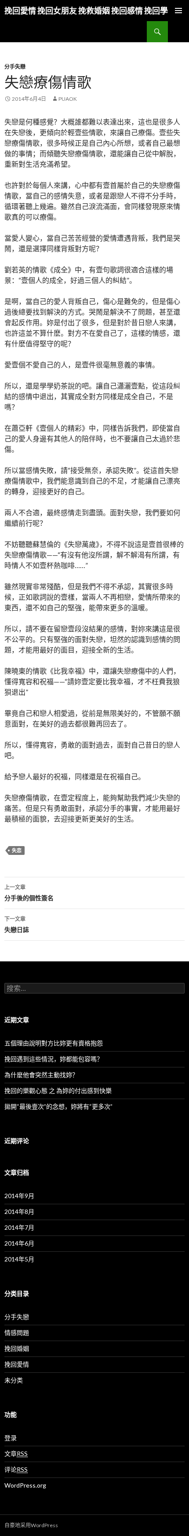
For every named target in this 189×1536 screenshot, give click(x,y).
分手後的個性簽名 (29, 893)
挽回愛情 (16, 1364)
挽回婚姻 (16, 1348)
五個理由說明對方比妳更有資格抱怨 (53, 1043)
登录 (10, 1437)
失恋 (17, 850)
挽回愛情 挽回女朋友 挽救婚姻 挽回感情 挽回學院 (90, 10)
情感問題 (16, 1332)
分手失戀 (14, 66)
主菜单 (178, 10)
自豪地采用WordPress (31, 1525)
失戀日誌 (16, 924)
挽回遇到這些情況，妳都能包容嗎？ (53, 1059)
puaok (67, 98)
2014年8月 (19, 1211)
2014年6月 (19, 1243)
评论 (16, 1469)
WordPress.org (25, 1485)
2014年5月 (19, 1259)
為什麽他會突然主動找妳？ (41, 1074)
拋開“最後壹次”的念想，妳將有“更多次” (58, 1106)
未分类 (13, 1380)
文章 (16, 1453)
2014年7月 (19, 1227)
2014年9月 (19, 1195)
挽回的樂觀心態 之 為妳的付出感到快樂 (58, 1090)
